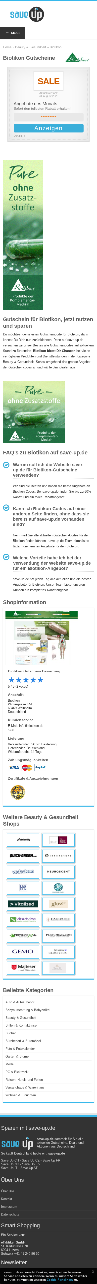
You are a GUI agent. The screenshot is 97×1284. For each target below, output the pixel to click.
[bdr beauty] (58, 840)
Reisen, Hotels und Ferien (24, 1080)
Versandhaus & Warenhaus (25, 1087)
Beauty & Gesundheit (30, 47)
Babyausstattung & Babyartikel (27, 1010)
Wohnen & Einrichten (20, 1095)
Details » (19, 135)
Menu (15, 32)
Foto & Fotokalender (20, 1049)
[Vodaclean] (23, 872)
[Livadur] (23, 888)
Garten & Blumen (17, 1056)
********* (48, 117)
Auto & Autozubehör (19, 1002)
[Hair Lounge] (58, 920)
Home (7, 47)
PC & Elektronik (17, 1072)
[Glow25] (58, 904)
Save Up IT (9, 1168)
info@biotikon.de (31, 726)
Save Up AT (29, 1168)
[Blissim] (58, 952)
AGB (11, 730)
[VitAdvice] (23, 920)
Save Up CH (10, 1160)
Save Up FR (51, 1160)
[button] (93, 1272)
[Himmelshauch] (58, 888)
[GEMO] (23, 952)
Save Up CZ (31, 1160)
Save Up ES (31, 1164)
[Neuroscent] (58, 872)
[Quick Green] (23, 856)
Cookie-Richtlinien (60, 1280)
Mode (9, 1064)
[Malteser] (23, 968)
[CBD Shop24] (23, 936)
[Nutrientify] (23, 840)
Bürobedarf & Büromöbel (23, 1041)
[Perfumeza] (58, 936)
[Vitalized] (23, 904)
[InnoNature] (58, 856)
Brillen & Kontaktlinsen (21, 1025)
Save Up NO (10, 1164)
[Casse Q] (58, 968)
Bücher (10, 1033)
